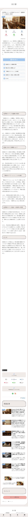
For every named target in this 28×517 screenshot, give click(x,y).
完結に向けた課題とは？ (11, 67)
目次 (13, 59)
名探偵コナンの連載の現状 (11, 64)
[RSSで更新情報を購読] (15, 393)
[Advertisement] (14, 97)
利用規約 (7, 512)
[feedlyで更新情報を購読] (13, 393)
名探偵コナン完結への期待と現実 (12, 74)
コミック (5, 370)
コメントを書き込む (14, 497)
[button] (22, 35)
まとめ (7, 78)
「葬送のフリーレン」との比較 (12, 71)
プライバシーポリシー (20, 512)
